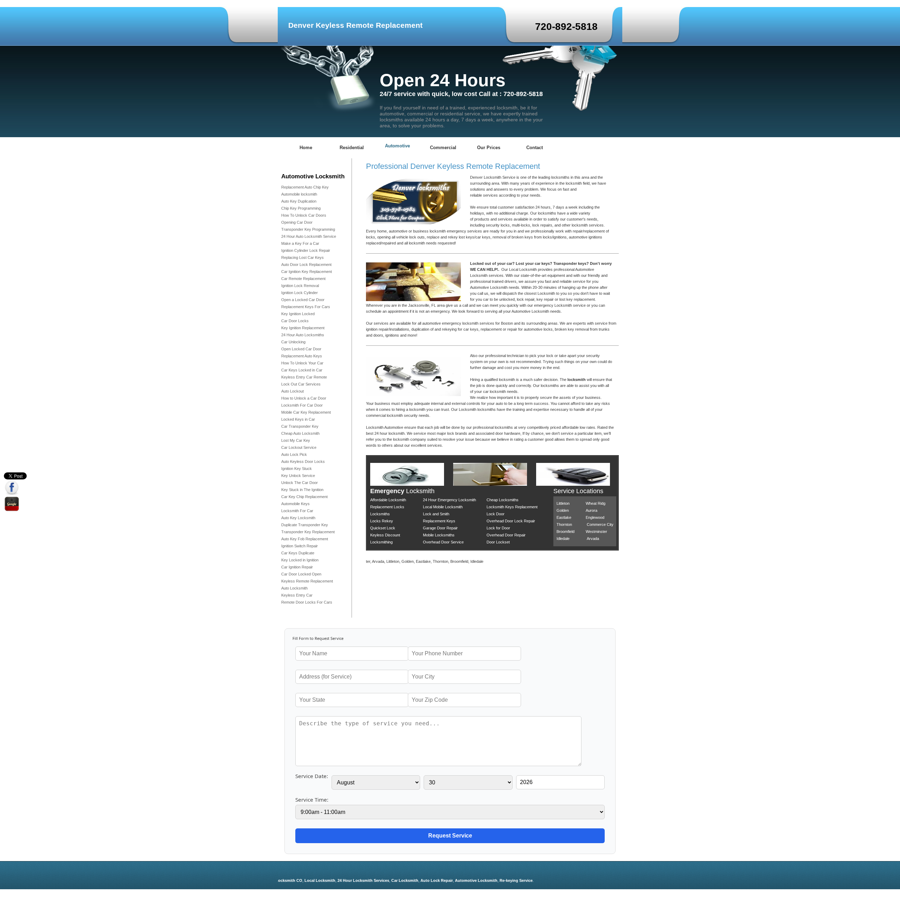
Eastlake (564, 517)
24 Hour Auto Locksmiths (302, 335)
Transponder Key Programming (308, 229)
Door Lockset (498, 542)
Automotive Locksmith (459, 880)
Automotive (397, 145)
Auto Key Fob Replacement (304, 539)
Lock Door (495, 514)
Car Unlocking (293, 342)
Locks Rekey (381, 521)
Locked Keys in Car (298, 419)
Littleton (563, 503)
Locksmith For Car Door (302, 405)
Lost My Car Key (295, 440)
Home (306, 147)
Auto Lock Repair (420, 880)
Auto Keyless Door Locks (303, 461)
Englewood (595, 517)
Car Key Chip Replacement (304, 497)
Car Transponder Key (300, 426)
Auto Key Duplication (298, 201)
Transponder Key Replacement (308, 532)
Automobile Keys (295, 504)
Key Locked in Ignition (300, 560)
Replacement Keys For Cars (305, 307)
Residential (352, 147)
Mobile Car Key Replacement (306, 412)
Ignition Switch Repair (299, 546)
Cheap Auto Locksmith (300, 433)
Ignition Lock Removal (300, 286)
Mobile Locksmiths (439, 535)
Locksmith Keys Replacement (512, 507)
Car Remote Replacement (303, 278)
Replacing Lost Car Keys (302, 257)
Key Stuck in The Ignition (302, 490)
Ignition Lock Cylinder (299, 293)
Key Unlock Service (298, 475)
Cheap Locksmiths (503, 500)
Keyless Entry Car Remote (304, 377)
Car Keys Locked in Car (301, 370)
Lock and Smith (436, 514)
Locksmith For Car (297, 511)
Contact (534, 147)
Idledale (563, 538)
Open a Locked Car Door (302, 300)
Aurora (591, 510)
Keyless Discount (385, 535)
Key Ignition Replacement (302, 328)
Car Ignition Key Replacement (306, 271)
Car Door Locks (295, 321)
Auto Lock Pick (294, 454)
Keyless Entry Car (297, 595)
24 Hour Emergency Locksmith (449, 500)
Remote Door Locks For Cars (306, 602)
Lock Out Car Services (301, 384)
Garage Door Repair (440, 528)
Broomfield (565, 531)
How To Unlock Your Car (302, 363)
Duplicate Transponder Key (304, 525)
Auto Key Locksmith (298, 518)
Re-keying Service (499, 880)
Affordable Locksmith (388, 500)
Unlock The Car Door (299, 482)
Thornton (564, 524)
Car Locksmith (388, 880)
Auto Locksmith (294, 588)
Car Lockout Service (298, 447)
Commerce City (600, 524)
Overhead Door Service (443, 542)
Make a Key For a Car (300, 243)
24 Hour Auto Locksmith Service (308, 236)
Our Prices (488, 147)
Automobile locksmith (299, 194)
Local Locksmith (303, 880)
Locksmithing (381, 542)
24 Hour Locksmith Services (347, 880)
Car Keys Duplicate (297, 553)
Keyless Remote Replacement (307, 581)
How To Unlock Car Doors (303, 215)
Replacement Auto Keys (301, 356)
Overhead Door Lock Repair (511, 521)
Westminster (596, 531)
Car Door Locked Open (301, 574)
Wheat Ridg (595, 503)
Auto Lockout (292, 391)
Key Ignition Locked (298, 314)
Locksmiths (380, 514)
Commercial (443, 147)
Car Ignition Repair (297, 567)
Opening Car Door (297, 222)
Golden (563, 510)
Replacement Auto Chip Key (305, 187)
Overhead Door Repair (506, 535)
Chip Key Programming (301, 208)
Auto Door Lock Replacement (306, 264)
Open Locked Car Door (301, 349)
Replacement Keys (439, 521)
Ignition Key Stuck (296, 468)
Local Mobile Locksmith (443, 507)
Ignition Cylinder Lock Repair (305, 250)
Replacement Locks (387, 507)
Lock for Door (498, 528)
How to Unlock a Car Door (303, 398)
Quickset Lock (382, 528)
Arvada (593, 538)
